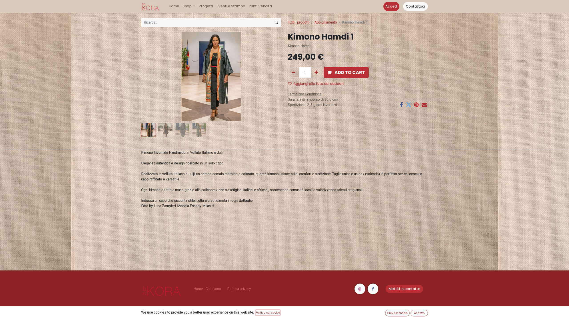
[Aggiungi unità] (316, 72)
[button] (151, 76)
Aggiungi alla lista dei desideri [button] (318, 83)
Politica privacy (239, 289)
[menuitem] (174, 6)
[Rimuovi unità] (293, 72)
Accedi (391, 6)
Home (198, 289)
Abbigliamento (326, 22)
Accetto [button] (419, 313)
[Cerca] (276, 22)
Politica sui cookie (268, 312)
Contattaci (415, 6)
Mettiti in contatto (404, 288)
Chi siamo (213, 289)
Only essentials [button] (397, 313)
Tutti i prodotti (298, 22)
